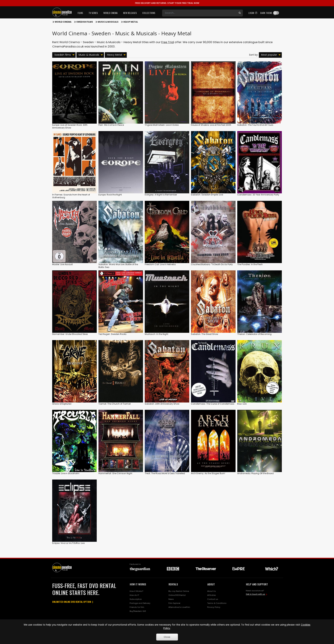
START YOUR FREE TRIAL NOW (167, 3)
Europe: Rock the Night (110, 194)
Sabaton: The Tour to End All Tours (255, 124)
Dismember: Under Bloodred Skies (70, 334)
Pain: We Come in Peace (111, 124)
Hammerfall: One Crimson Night (115, 473)
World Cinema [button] (110, 13)
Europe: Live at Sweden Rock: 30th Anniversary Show (70, 126)
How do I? (134, 595)
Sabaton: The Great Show (204, 334)
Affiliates (211, 595)
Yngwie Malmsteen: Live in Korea (162, 124)
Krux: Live (241, 403)
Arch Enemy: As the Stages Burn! (208, 473)
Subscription (136, 599)
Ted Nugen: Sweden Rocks (112, 334)
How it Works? (136, 591)
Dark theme (266, 13)
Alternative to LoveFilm (179, 607)
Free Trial (167, 42)
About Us (211, 591)
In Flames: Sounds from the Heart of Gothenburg (71, 196)
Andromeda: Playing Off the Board (255, 473)
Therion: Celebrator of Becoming (254, 334)
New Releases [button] (130, 13)
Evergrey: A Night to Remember (161, 194)
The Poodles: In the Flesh (250, 264)
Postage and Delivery (140, 603)
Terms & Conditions (216, 603)
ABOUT (211, 584)
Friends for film (137, 607)
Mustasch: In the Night (156, 334)
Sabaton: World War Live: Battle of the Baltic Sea (118, 266)
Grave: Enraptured (61, 403)
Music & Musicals (108, 22)
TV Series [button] (93, 13)
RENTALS (173, 584)
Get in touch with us (255, 594)
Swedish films (84, 22)
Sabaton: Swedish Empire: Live (207, 194)
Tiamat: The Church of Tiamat (114, 403)
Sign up (74, 113)
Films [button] (80, 13)
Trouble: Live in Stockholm (65, 473)
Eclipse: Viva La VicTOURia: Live (68, 543)
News (171, 599)
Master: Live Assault (62, 264)
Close (167, 636)
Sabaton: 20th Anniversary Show (162, 403)
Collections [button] (148, 13)
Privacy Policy (213, 607)
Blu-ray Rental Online (178, 591)
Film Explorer (174, 603)
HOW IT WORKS (138, 584)
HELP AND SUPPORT (257, 584)
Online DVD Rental (177, 595)
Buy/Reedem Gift (138, 611)
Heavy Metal (130, 22)
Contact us (212, 599)
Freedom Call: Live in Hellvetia (160, 264)
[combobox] (199, 13)
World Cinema (63, 22)
